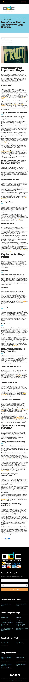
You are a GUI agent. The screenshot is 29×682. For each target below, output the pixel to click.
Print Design (18, 617)
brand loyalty (4, 142)
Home (2, 17)
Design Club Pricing (20, 642)
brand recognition (19, 418)
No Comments (5, 44)
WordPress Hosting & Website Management (22, 629)
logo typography (15, 104)
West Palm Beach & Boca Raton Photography (21, 625)
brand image (22, 301)
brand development (6, 151)
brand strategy (7, 251)
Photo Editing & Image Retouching (5, 625)
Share (2, 538)
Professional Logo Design (6, 620)
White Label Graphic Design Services (21, 605)
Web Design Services (5, 660)
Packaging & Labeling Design (6, 622)
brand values (20, 409)
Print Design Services (20, 657)
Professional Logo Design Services (6, 658)
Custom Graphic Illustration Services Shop (6, 665)
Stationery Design (19, 620)
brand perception (11, 419)
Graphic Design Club (5, 642)
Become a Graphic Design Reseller (6, 605)
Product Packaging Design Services (21, 661)
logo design (21, 219)
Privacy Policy (10, 680)
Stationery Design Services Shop (21, 665)
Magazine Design (4, 617)
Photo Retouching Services (6, 667)
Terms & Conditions (18, 680)
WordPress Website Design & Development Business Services (7, 629)
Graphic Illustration (19, 622)
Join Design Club (4, 645)
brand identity (4, 97)
